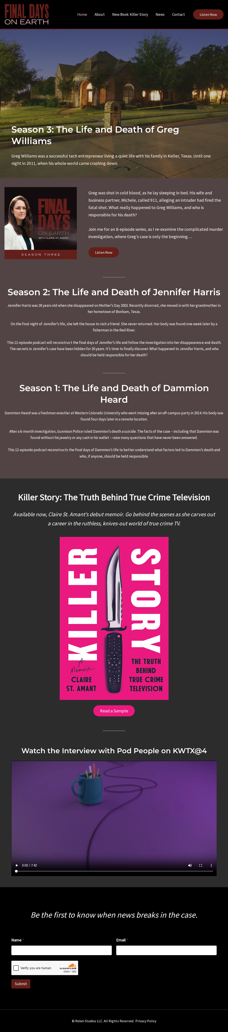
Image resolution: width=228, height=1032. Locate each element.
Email (122, 940)
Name (17, 940)
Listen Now (103, 252)
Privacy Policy (145, 1021)
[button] (208, 14)
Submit (21, 983)
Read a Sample (114, 710)
